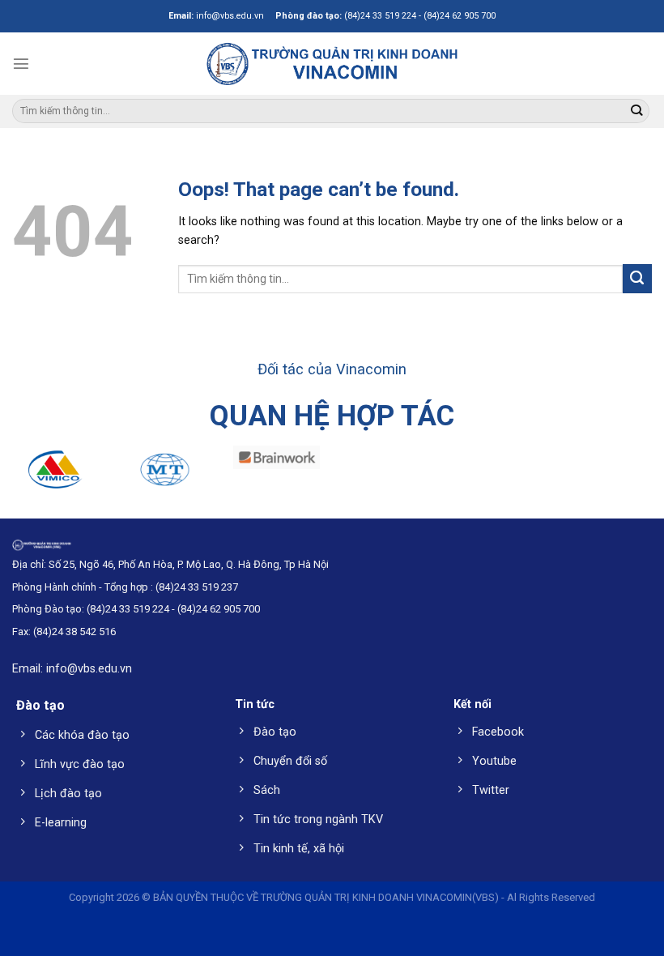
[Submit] (636, 111)
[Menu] (21, 63)
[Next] (630, 479)
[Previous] (34, 479)
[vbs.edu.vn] (332, 63)
